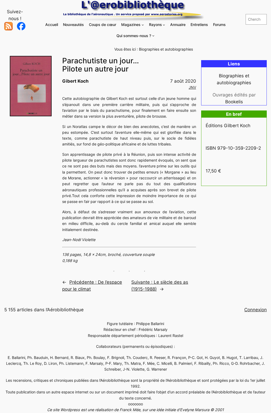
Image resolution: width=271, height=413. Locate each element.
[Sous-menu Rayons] (164, 25)
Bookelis (234, 101)
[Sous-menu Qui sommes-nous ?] (153, 35)
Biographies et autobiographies (166, 49)
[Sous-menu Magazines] (143, 25)
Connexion (255, 309)
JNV (192, 87)
